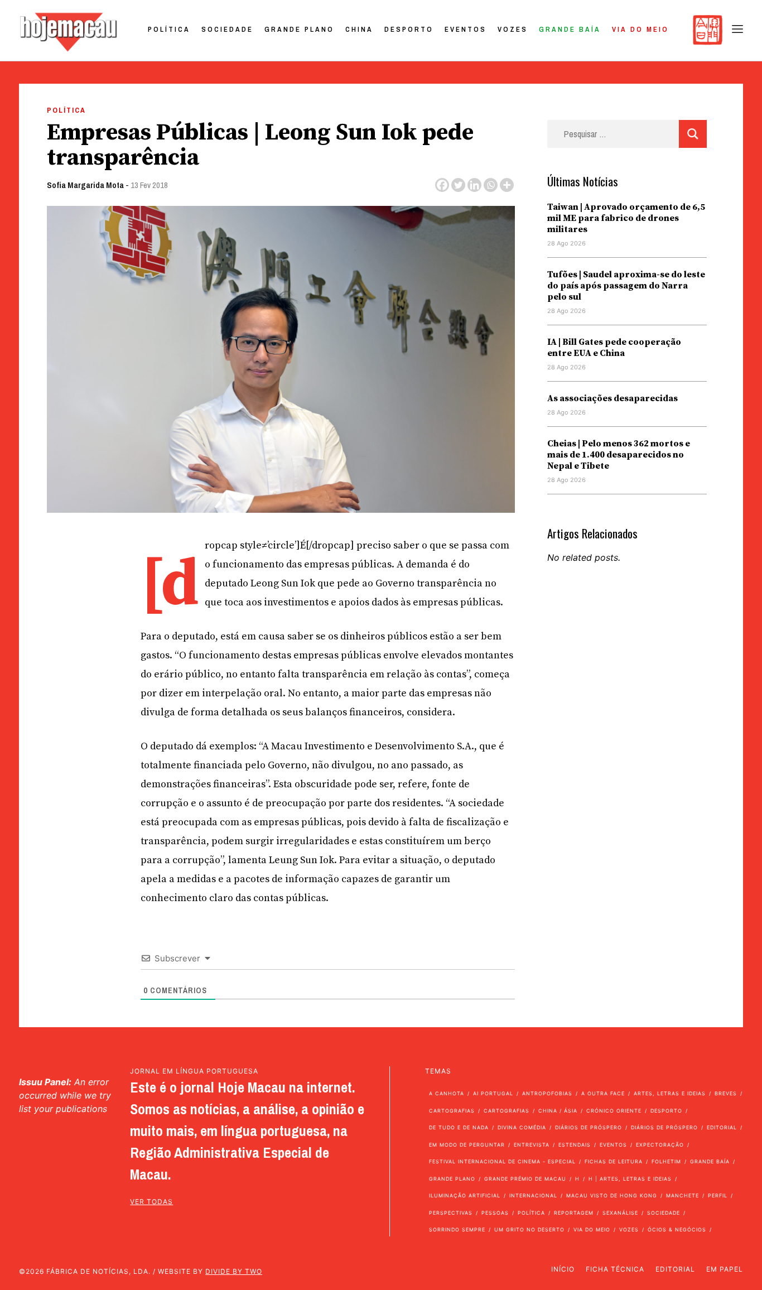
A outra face (603, 1093)
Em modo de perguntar (467, 1145)
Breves (726, 1093)
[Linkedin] (474, 185)
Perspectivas (450, 1213)
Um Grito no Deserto (529, 1229)
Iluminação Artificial (464, 1195)
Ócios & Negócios (677, 1229)
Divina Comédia (522, 1127)
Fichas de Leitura (614, 1161)
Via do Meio (640, 29)
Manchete (682, 1195)
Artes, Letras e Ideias (670, 1093)
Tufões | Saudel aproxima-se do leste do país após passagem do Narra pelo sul (626, 285)
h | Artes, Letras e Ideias (630, 1179)
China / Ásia (557, 1111)
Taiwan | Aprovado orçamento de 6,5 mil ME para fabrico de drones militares (626, 218)
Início (563, 1269)
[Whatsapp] (491, 185)
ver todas (151, 1201)
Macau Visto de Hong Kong (611, 1195)
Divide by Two (233, 1271)
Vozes (513, 29)
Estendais (574, 1145)
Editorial (722, 1127)
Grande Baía (570, 29)
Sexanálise (620, 1213)
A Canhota (446, 1093)
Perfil (717, 1195)
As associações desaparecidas (612, 398)
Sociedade (227, 29)
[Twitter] (458, 185)
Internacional (533, 1195)
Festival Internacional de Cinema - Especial (502, 1161)
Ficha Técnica (615, 1269)
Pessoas (495, 1213)
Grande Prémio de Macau (525, 1179)
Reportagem (574, 1213)
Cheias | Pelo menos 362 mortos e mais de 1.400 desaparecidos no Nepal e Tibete (618, 454)
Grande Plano (299, 29)
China (359, 29)
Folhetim (666, 1161)
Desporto (408, 29)
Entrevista (531, 1145)
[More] (507, 185)
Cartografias (452, 1111)
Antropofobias (547, 1093)
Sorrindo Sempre (457, 1229)
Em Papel (724, 1269)
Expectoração (660, 1145)
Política (169, 29)
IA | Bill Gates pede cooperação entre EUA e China (614, 347)
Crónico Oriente (614, 1111)
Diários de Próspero (588, 1127)
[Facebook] (442, 185)
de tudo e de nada (459, 1127)
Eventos (465, 29)
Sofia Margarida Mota (85, 185)
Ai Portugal (493, 1093)
